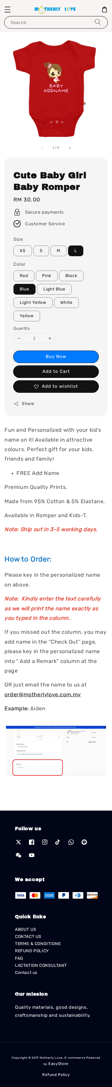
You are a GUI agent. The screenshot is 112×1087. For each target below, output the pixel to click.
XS (23, 250)
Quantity (21, 328)
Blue (24, 289)
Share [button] (28, 403)
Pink (46, 275)
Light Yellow (33, 302)
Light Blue (54, 289)
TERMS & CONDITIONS (38, 943)
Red (24, 275)
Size (18, 239)
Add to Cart (56, 371)
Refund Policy (56, 1074)
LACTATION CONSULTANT (41, 965)
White (66, 302)
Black (71, 275)
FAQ (19, 958)
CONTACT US (28, 936)
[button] (7, 9)
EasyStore (58, 1063)
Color (19, 264)
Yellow (27, 315)
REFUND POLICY (32, 950)
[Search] (98, 22)
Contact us (26, 972)
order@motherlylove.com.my (42, 694)
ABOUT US (25, 929)
